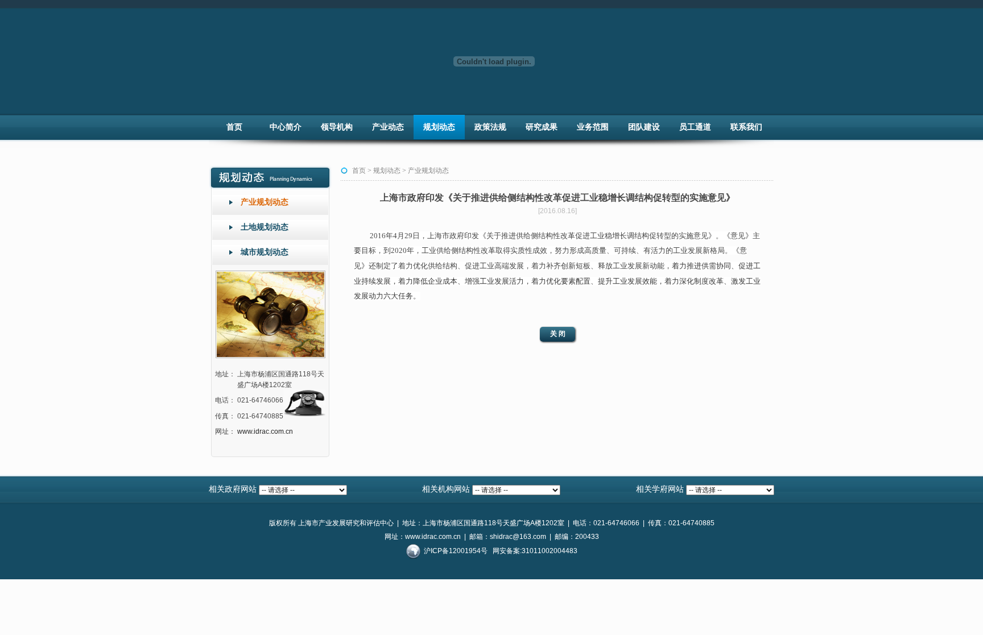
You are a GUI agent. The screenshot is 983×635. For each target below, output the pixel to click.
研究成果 (541, 127)
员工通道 (695, 127)
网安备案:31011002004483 (535, 551)
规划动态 (439, 127)
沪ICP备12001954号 (456, 551)
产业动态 (388, 127)
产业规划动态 (264, 202)
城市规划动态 (264, 252)
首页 (234, 127)
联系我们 (746, 127)
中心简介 (285, 127)
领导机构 (337, 127)
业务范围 (593, 127)
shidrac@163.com (518, 537)
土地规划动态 (264, 227)
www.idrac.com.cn (265, 431)
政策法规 (490, 127)
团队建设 (644, 127)
